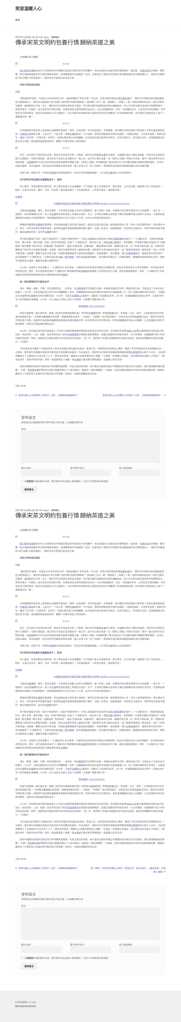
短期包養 (34, 370)
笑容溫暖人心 (28, 8)
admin (46, 37)
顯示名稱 (26, 468)
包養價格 (44, 179)
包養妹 (77, 359)
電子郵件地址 (77, 468)
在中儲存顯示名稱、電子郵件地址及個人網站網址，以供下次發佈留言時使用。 (67, 481)
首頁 (17, 19)
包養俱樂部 (73, 334)
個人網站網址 (126, 468)
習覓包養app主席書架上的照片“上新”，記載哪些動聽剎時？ (48, 395)
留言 (24, 429)
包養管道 (80, 288)
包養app (130, 330)
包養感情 (117, 238)
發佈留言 (55, 37)
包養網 (73, 134)
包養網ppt (77, 295)
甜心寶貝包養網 (28, 70)
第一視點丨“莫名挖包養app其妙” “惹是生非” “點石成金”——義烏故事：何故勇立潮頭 (128, 870)
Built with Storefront (25, 1005)
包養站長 (144, 70)
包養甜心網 (25, 134)
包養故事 (124, 98)
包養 (17, 91)
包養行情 (112, 242)
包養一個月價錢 (66, 257)
